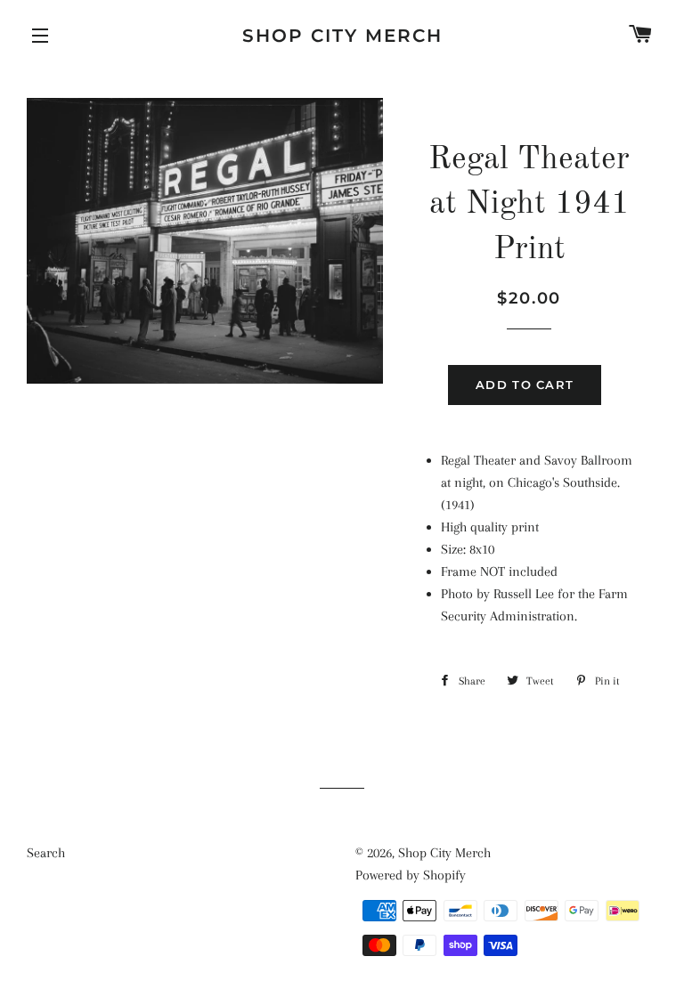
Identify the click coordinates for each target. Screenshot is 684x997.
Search (46, 853)
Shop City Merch (342, 35)
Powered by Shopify (410, 875)
